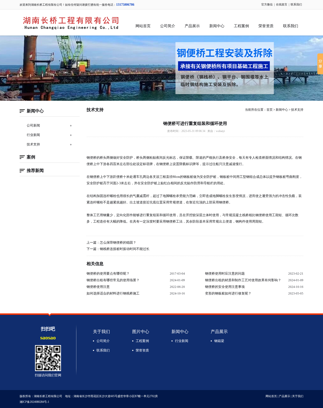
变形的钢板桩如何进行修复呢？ (228, 293)
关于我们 (101, 331)
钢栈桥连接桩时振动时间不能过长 (124, 249)
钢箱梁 (219, 341)
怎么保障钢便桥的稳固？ (118, 242)
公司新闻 (33, 125)
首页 (269, 109)
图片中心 (140, 331)
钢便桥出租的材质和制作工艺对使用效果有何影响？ (243, 280)
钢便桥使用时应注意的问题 (225, 273)
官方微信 (267, 4)
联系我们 (296, 4)
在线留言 (281, 4)
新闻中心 (216, 26)
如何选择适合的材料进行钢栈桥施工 (113, 293)
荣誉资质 (266, 26)
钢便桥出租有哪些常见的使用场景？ (113, 280)
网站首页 (143, 26)
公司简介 (167, 26)
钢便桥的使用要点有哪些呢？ (108, 273)
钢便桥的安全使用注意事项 (225, 287)
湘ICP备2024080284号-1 (34, 402)
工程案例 (241, 26)
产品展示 (192, 26)
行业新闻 (33, 135)
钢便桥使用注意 (98, 287)
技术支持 (33, 144)
